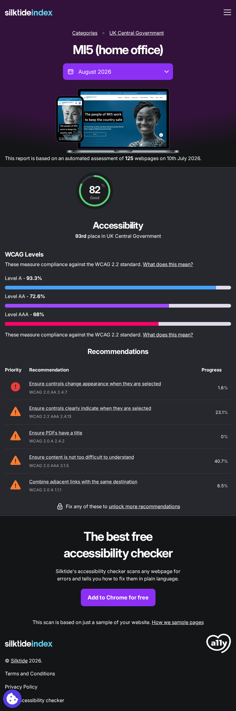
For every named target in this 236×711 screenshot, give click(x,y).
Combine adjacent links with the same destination (83, 482)
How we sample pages (178, 622)
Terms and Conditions (30, 673)
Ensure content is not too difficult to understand (81, 457)
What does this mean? (168, 264)
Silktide (19, 661)
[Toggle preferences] (12, 698)
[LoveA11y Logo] (218, 644)
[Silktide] (29, 12)
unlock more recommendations (144, 506)
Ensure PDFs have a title (55, 433)
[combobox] (118, 71)
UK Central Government (136, 33)
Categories (84, 33)
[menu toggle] (227, 12)
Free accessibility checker (34, 700)
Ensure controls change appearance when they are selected (95, 384)
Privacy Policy (21, 687)
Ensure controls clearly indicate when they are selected (90, 408)
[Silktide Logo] (29, 643)
